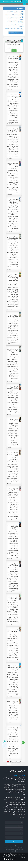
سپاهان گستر (11, 854)
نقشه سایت (17, 847)
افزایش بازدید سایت (11, 851)
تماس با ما (22, 847)
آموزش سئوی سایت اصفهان (9, 849)
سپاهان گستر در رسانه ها (9, 847)
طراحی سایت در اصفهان (19, 775)
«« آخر (9, 763)
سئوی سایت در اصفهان (19, 849)
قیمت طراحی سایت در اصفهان (9, 845)
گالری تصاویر (18, 851)
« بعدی (18, 761)
